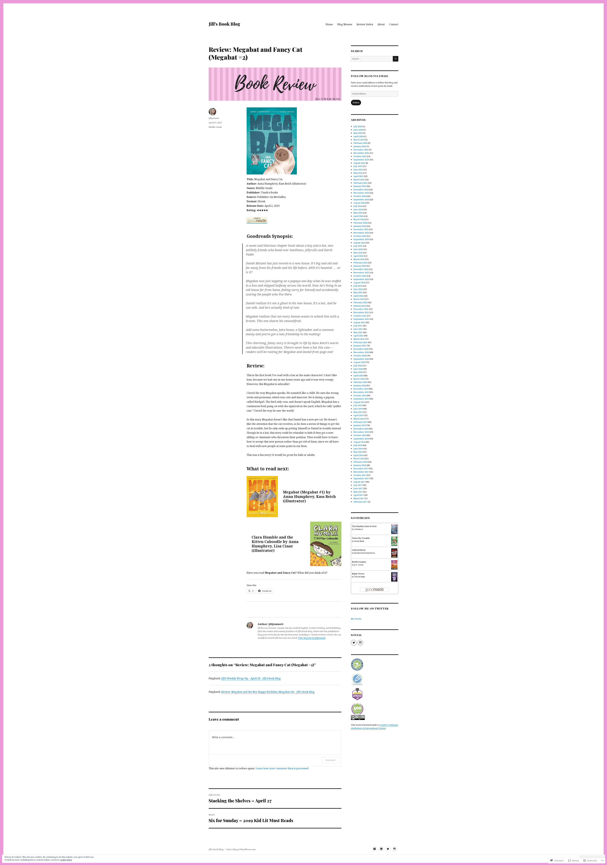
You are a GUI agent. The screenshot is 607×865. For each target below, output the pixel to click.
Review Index (365, 24)
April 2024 (358, 216)
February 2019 (360, 422)
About (381, 24)
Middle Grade (215, 127)
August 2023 (359, 242)
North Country (359, 561)
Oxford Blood (358, 550)
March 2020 (359, 378)
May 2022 (357, 292)
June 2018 (358, 448)
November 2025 (361, 153)
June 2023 (358, 249)
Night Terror (358, 573)
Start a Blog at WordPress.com (240, 849)
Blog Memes (344, 24)
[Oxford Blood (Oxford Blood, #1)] (394, 552)
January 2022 (359, 305)
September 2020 (361, 358)
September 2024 (361, 199)
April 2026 (358, 136)
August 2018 (359, 441)
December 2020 (360, 348)
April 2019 (358, 415)
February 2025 (360, 182)
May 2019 (357, 412)
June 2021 (358, 329)
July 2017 (357, 485)
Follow (356, 102)
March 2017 (359, 498)
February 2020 (360, 382)
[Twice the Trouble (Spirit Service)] (394, 540)
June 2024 (358, 209)
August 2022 (359, 282)
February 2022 (360, 302)
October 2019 (359, 395)
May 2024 (357, 212)
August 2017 (359, 481)
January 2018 (359, 465)
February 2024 (360, 222)
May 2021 (357, 332)
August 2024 (359, 202)
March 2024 (359, 219)
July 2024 (357, 206)
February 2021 (360, 342)
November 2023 (361, 232)
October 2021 (359, 315)
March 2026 (359, 139)
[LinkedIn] (381, 849)
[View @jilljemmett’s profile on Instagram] (360, 642)
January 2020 (359, 385)
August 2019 (359, 402)
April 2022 (358, 295)
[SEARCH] (395, 59)
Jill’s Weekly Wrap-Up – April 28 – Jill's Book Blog (251, 678)
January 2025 (359, 186)
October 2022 (359, 275)
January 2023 (359, 265)
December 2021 (360, 309)
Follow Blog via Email (370, 76)
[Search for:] (372, 58)
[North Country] (394, 564)
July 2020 (357, 365)
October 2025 (359, 156)
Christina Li (358, 529)
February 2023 (360, 262)
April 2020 (358, 375)
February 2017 (360, 501)
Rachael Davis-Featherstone (364, 553)
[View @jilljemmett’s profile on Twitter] (353, 642)
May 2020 (357, 372)
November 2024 (361, 192)
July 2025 (357, 166)
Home (329, 24)
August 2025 (359, 162)
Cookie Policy (66, 860)
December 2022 (360, 269)
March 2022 (359, 299)
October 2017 (359, 475)
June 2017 (358, 488)
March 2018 (359, 458)
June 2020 (358, 368)
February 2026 (360, 143)
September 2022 (361, 279)
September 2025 (361, 159)
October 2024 (359, 196)
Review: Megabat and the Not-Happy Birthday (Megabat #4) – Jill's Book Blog (268, 692)
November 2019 (361, 392)
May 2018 (357, 451)
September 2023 (361, 239)
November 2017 (361, 471)
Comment (330, 760)
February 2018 (360, 461)
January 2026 (359, 146)
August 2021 (359, 322)
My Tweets (356, 618)
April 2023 (358, 255)
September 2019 (361, 398)
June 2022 (358, 289)
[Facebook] (374, 849)
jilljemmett (214, 118)
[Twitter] (388, 849)
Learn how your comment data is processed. (282, 768)
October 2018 (359, 435)
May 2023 (357, 252)
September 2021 (361, 319)
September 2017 (361, 478)
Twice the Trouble (361, 538)
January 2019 (359, 425)
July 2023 (357, 246)
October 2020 (359, 355)
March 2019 (359, 418)
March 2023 (359, 259)
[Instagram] (394, 849)
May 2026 (357, 133)
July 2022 (357, 285)
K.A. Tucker (359, 565)
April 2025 (358, 176)
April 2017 (358, 495)
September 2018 (361, 438)
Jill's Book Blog (224, 24)
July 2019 (357, 405)
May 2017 (357, 491)
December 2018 (360, 428)
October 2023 (359, 236)
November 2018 (361, 432)
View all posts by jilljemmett (311, 637)
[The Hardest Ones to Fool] (394, 529)
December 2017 (360, 468)
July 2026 (357, 126)
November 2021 (361, 312)
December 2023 (360, 229)
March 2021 (359, 339)
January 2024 (359, 226)
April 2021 (358, 335)
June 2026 (358, 129)
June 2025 (358, 169)
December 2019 (360, 388)
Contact (393, 24)
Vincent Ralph (359, 577)
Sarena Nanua (359, 541)
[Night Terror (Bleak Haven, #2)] (394, 576)
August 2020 (359, 362)
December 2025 (360, 149)
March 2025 (359, 179)
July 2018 (357, 445)
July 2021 (357, 325)
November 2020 (361, 352)
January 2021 (359, 345)
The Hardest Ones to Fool (364, 526)
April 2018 (358, 455)
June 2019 (358, 408)
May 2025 (357, 172)
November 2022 (361, 272)
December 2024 (360, 189)
